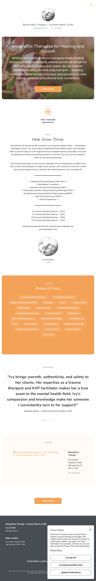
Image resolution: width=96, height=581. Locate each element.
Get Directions (74, 473)
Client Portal (48, 89)
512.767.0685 (57, 28)
